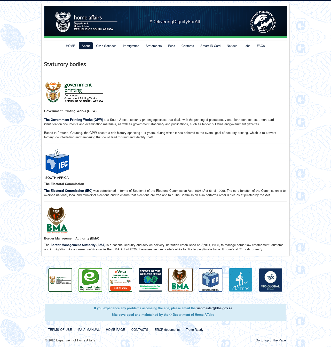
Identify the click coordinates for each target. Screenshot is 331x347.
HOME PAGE (115, 329)
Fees (171, 45)
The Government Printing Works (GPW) (73, 119)
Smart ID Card (210, 45)
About (86, 45)
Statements (154, 45)
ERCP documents (167, 329)
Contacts (187, 45)
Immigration (131, 45)
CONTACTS (139, 329)
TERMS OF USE (60, 329)
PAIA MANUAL (89, 329)
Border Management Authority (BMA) (77, 244)
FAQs (261, 45)
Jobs (247, 45)
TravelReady (195, 329)
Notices (232, 45)
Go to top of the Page (271, 340)
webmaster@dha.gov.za (214, 308)
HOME (70, 45)
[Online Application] (90, 279)
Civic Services (106, 45)
